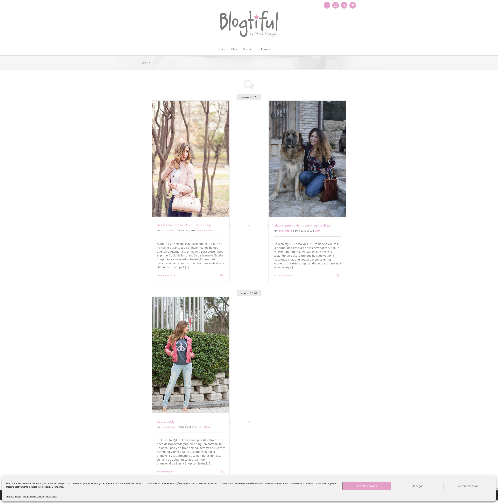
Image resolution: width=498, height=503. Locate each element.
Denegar (417, 486)
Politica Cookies (13, 496)
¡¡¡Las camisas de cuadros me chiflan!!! (303, 225)
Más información (165, 275)
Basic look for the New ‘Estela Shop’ (184, 225)
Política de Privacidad (33, 496)
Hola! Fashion (205, 230)
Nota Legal (51, 496)
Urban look (165, 421)
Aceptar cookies (366, 486)
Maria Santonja (168, 230)
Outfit (317, 230)
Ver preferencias (468, 486)
